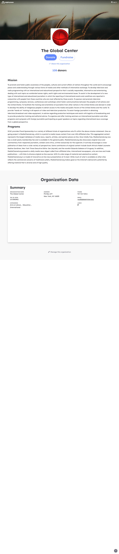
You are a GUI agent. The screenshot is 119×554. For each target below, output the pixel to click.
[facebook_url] (78, 205)
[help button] (115, 550)
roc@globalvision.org (86, 199)
